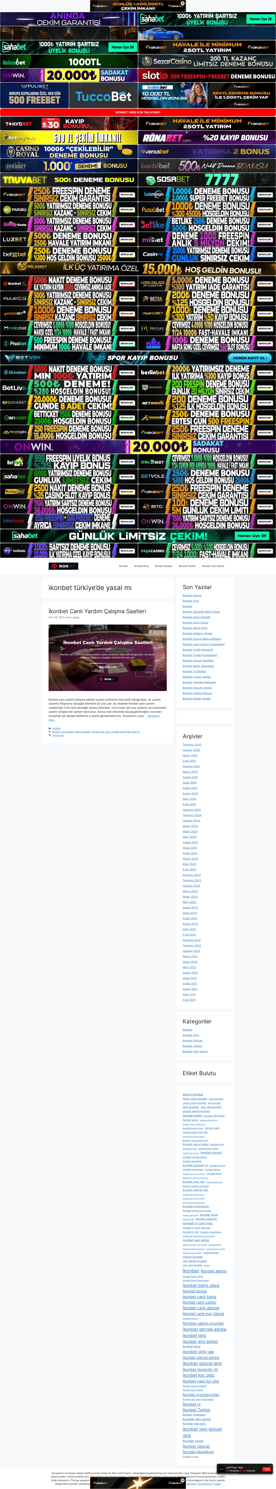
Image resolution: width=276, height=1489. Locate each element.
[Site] (69, 194)
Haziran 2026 (191, 750)
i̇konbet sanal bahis (191, 1215)
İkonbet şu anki (190, 1456)
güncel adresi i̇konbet (196, 1111)
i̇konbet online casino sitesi (194, 1203)
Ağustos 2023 (192, 875)
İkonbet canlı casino (199, 1302)
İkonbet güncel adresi (201, 1357)
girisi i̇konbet (214, 1103)
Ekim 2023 (189, 864)
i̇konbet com (217, 1144)
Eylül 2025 (189, 761)
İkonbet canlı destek (201, 1308)
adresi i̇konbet (193, 1094)
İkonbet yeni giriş (194, 1423)
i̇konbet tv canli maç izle (196, 1227)
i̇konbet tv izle (191, 1231)
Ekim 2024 (189, 799)
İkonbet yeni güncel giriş (202, 1432)
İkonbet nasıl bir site (201, 1381)
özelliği (207, 1265)
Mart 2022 (189, 967)
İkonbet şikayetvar (198, 1452)
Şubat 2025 (190, 777)
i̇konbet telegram (206, 1218)
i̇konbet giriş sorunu (191, 1153)
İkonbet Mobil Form (195, 628)
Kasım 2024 (190, 793)
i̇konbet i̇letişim (212, 1169)
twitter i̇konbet (193, 1257)
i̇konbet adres (191, 1119)
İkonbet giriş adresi (200, 1341)
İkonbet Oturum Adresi (197, 687)
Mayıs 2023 (190, 891)
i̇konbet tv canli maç (198, 1223)
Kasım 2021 (190, 989)
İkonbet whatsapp (194, 1414)
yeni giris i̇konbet (192, 1265)
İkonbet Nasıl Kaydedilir (195, 1386)
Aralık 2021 (190, 983)
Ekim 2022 (189, 929)
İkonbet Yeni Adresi (213, 566)
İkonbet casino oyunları (203, 1323)
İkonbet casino (190, 1318)
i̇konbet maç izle (194, 1181)
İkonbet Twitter (187, 566)
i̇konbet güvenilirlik (192, 1161)
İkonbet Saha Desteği (196, 617)
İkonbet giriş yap (198, 1351)
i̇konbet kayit (214, 1173)
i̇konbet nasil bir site (195, 1190)
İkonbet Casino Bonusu (197, 693)
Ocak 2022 (190, 978)
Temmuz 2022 (192, 945)
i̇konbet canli (212, 1128)
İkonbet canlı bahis (199, 1296)
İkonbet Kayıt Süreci (195, 622)
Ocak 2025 (190, 782)
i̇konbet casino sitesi (196, 1144)
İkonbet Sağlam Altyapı (197, 633)
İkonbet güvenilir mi (200, 1369)
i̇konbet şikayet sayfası (215, 1249)
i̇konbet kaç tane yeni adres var (195, 1178)
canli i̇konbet (216, 1098)
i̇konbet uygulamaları (211, 1232)
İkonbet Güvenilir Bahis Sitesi (201, 611)
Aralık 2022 (190, 918)
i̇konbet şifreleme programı (194, 1249)
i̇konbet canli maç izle (195, 1132)
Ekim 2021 (189, 994)
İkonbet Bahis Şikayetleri (198, 666)
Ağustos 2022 (192, 940)
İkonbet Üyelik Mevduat (198, 649)
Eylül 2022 (189, 934)
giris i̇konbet (191, 1107)
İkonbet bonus (195, 1291)
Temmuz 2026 (192, 744)
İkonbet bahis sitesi (201, 1285)
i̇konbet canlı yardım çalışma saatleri (71, 731)
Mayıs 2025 (190, 771)
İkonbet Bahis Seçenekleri (196, 1280)
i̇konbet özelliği (215, 1245)
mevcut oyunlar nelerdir (192, 1253)
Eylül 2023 (189, 869)
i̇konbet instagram (193, 1169)
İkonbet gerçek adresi (204, 1329)
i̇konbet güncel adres (195, 1157)
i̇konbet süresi (188, 1219)
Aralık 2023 (190, 853)
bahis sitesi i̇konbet (195, 1098)
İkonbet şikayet (196, 1446)
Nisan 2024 (190, 831)
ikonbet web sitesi (214, 1115)
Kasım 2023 (190, 858)
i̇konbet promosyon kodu (197, 1210)
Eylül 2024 (189, 804)
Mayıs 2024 (190, 826)
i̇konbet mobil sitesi (214, 1182)
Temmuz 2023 (192, 880)
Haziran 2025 (191, 766)
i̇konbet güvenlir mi (195, 1165)
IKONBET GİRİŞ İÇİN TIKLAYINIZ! (138, 112)
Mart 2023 (189, 902)
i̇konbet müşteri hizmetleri (196, 1186)
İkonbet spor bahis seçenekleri (198, 1399)
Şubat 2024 (190, 842)
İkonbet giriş (194, 1335)
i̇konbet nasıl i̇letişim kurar (193, 1195)
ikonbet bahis (192, 1115)
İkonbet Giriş (141, 566)
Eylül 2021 (189, 1000)
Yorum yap (58, 735)
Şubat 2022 (190, 972)
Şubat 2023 (190, 907)
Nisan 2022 (190, 961)
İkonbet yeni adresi (197, 1419)
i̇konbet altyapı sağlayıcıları (194, 1124)
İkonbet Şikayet (163, 566)
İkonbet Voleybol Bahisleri (199, 682)
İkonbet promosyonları (201, 1395)
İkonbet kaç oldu (101, 731)
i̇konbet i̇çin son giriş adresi (194, 1174)
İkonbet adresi (214, 1271)
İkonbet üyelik (193, 1441)
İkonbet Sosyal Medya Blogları (202, 639)
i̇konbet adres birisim (208, 1120)
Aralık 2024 (190, 788)
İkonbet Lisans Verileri (197, 677)
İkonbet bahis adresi (193, 1276)
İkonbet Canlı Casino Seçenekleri (204, 644)
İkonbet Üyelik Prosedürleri (200, 655)
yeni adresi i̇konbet (195, 1261)
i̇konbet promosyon (196, 1206)
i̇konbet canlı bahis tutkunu (194, 1137)
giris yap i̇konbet (211, 1107)
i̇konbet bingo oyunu (193, 1128)
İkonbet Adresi (192, 595)
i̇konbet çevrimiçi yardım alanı (195, 1245)
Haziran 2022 (191, 951)
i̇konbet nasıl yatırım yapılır (194, 1198)
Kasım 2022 (190, 923)
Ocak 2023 (190, 913)
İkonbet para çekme (193, 1390)
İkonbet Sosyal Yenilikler (198, 660)
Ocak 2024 (190, 847)
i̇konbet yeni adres (196, 1240)
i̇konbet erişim (190, 1148)
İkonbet (123, 566)
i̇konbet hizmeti (217, 1165)
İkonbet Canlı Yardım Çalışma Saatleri (97, 611)
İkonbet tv (192, 1404)
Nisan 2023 (190, 896)
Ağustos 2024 (192, 809)
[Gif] (138, 269)
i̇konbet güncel (211, 1153)
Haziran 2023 (191, 885)
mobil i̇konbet (211, 1252)
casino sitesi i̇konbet (194, 1103)
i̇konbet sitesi (209, 1215)
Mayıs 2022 (190, 956)
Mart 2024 (189, 837)
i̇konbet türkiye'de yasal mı (125, 731)
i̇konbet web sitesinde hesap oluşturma (199, 1236)
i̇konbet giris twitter (208, 1148)
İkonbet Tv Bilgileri (194, 671)
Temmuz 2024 (192, 815)
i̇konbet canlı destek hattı (195, 1140)
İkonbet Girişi (191, 1346)
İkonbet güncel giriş (202, 1363)
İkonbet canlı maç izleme (203, 1313)
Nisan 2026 (190, 755)
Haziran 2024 (191, 820)
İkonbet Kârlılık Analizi (197, 698)
